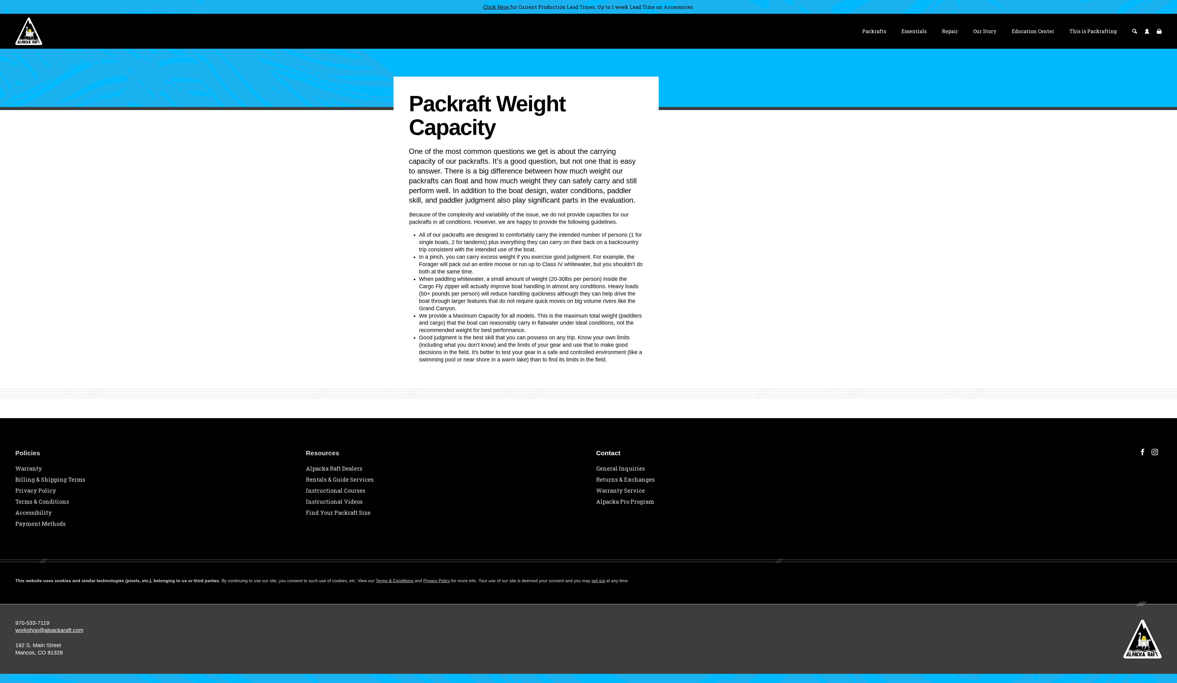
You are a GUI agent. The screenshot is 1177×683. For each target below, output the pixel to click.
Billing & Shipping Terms (50, 479)
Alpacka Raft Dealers (334, 468)
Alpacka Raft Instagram (1155, 452)
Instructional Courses (335, 490)
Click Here (496, 7)
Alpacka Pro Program (625, 501)
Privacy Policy (35, 490)
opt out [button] (598, 580)
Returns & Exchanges (625, 479)
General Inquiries (620, 468)
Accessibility (33, 512)
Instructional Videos (334, 501)
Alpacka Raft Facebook (1142, 452)
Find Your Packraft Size (338, 512)
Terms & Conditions (42, 501)
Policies (27, 452)
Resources (322, 452)
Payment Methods (40, 523)
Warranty (28, 468)
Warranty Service (620, 490)
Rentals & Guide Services (340, 479)
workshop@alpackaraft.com (49, 630)
